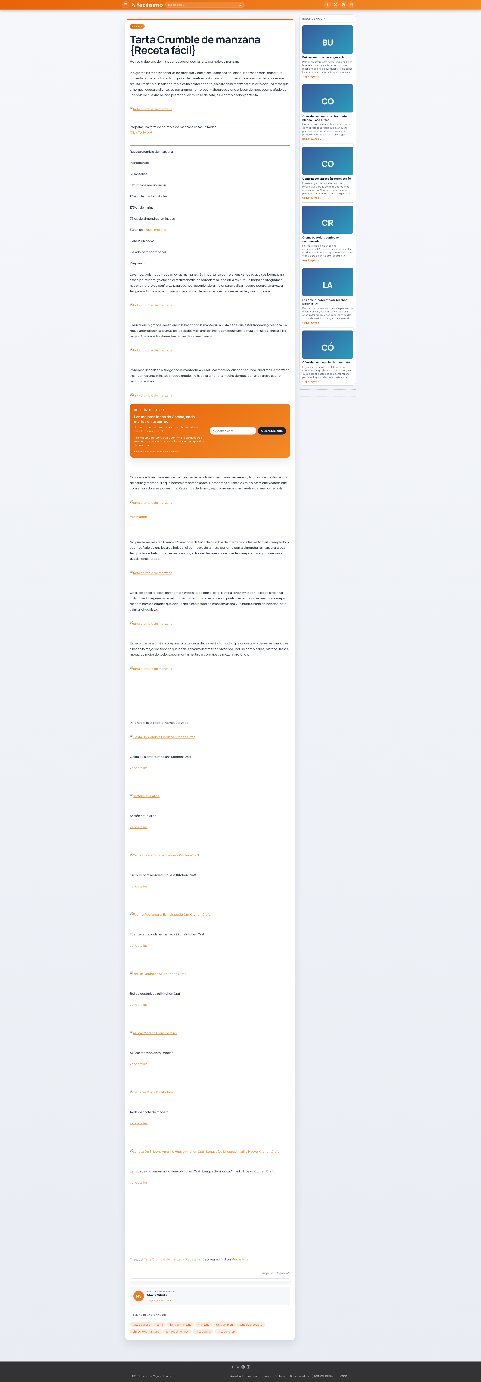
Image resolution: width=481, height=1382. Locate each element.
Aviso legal (236, 1375)
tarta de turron (226, 1331)
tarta (160, 1324)
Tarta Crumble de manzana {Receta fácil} (174, 1259)
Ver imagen (138, 516)
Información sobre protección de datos (157, 451)
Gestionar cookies (323, 1376)
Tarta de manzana (180, 1324)
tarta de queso (141, 1324)
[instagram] (351, 5)
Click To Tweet (141, 132)
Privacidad (252, 1375)
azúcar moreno (155, 229)
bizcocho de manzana (145, 1331)
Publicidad (281, 1375)
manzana (203, 1324)
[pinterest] (343, 5)
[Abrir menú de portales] (126, 5)
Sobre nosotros (299, 1375)
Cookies (267, 1375)
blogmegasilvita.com (159, 1300)
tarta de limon (224, 1324)
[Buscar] (240, 5)
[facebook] (327, 5)
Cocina (137, 26)
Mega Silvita (157, 1295)
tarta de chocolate (251, 1324)
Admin (343, 1376)
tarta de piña (203, 1331)
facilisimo (150, 5)
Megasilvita (239, 1259)
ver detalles (138, 768)
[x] (335, 5)
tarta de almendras (177, 1331)
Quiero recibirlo (272, 430)
